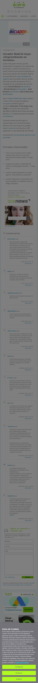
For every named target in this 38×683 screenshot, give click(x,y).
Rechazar (19, 673)
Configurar (19, 667)
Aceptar (19, 679)
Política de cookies (22, 662)
